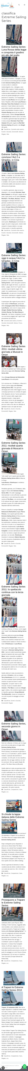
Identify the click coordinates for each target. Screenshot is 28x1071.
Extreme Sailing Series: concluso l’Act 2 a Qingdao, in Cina (14, 157)
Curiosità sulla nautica (17, 129)
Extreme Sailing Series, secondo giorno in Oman (14, 726)
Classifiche (7, 129)
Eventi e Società (6, 132)
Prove (20, 323)
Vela (7, 134)
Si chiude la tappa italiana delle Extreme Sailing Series (13, 817)
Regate (4, 134)
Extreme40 (15, 132)
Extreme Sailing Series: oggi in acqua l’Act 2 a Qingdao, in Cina (14, 258)
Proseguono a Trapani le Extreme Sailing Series (13, 903)
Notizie (21, 132)
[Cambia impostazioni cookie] (3, 1067)
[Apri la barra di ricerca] (19, 5)
